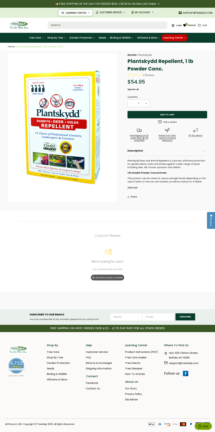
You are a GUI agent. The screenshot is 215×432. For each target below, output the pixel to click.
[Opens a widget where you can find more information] (203, 426)
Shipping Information (99, 368)
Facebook (92, 383)
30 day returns (195, 135)
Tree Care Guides (136, 357)
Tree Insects (132, 363)
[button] (202, 25)
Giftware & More (57, 379)
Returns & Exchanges (99, 363)
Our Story (131, 388)
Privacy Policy (133, 394)
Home (11, 46)
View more (132, 187)
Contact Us (93, 388)
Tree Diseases (133, 368)
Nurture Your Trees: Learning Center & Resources (167, 138)
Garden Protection (58, 363)
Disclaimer (131, 399)
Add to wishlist (170, 122)
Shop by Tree (55, 357)
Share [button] (134, 196)
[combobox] (107, 25)
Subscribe (185, 316)
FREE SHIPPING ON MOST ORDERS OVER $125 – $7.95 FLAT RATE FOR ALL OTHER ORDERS (107, 328)
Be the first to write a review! (107, 277)
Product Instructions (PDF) (141, 352)
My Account (142, 12)
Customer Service (110, 12)
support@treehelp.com (197, 12)
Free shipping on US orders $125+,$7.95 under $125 (139, 138)
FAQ (88, 357)
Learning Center (76, 12)
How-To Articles (135, 374)
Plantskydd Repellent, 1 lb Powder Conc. (41, 46)
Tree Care (53, 352)
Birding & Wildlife (57, 374)
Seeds (50, 368)
